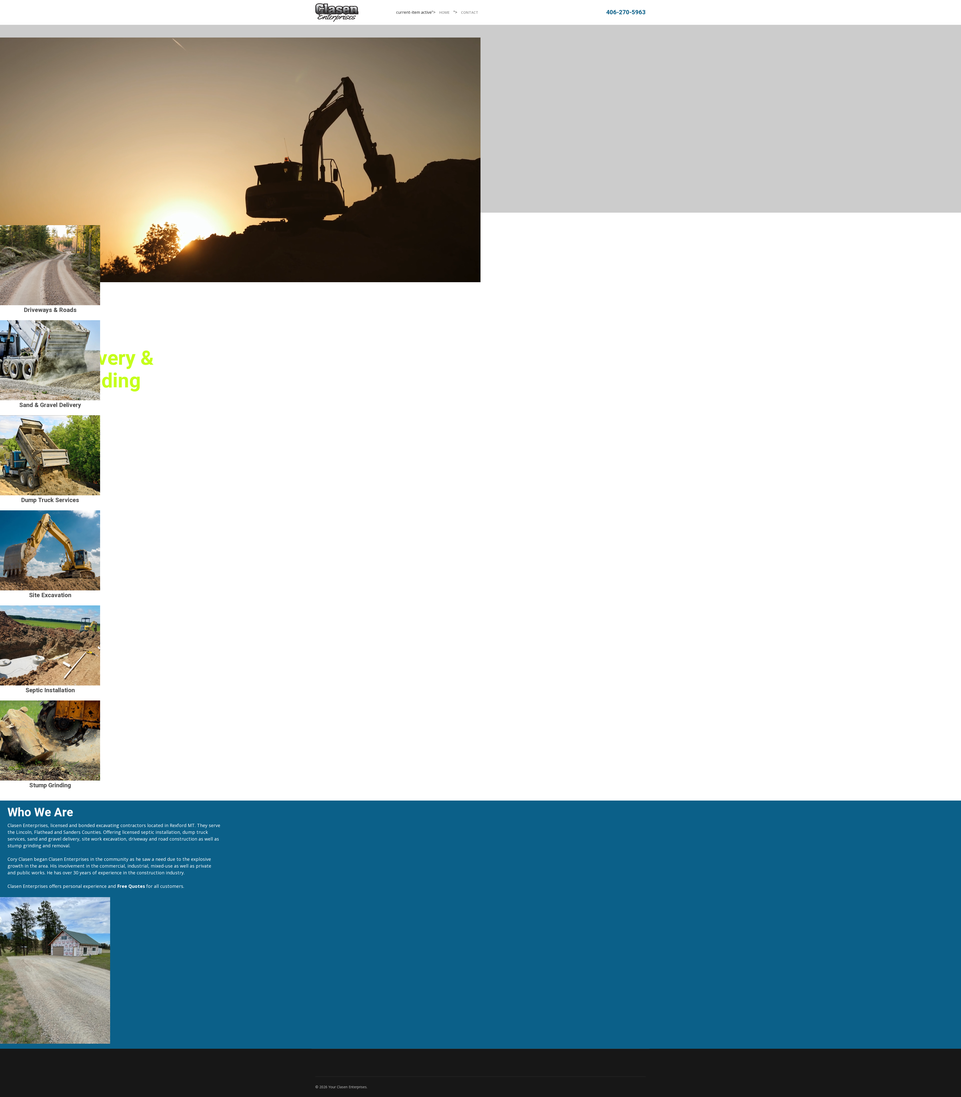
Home (444, 12)
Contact (469, 12)
